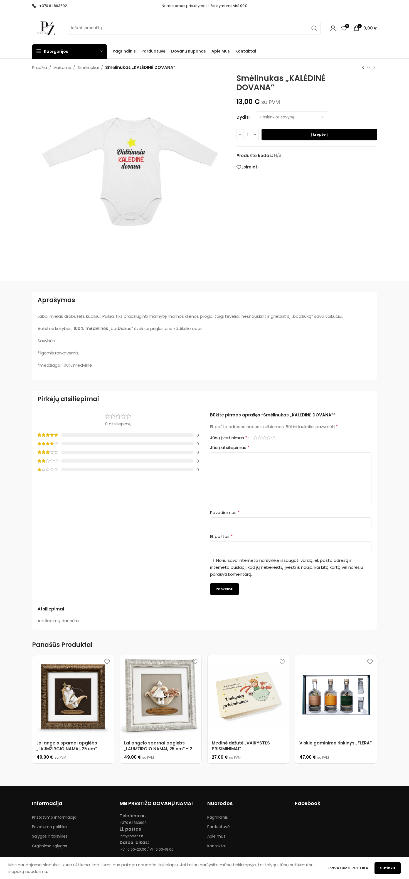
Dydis (242, 117)
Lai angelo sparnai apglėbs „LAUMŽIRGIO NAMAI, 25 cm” (66, 746)
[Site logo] (46, 28)
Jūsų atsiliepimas (230, 447)
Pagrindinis (217, 817)
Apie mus (216, 836)
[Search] (314, 28)
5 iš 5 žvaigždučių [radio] (273, 438)
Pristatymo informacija (54, 817)
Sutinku (387, 868)
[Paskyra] (333, 28)
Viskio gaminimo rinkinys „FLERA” (335, 743)
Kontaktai (216, 846)
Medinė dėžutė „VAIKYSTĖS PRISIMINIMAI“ (241, 746)
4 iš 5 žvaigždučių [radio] (268, 438)
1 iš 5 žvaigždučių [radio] (255, 438)
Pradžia (39, 67)
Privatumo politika (49, 827)
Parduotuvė (218, 827)
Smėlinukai (88, 67)
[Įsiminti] (107, 661)
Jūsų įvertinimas (228, 438)
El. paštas (221, 536)
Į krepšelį (319, 134)
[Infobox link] (49, 6)
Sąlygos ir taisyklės (50, 836)
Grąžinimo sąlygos (49, 846)
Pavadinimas (225, 512)
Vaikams (62, 67)
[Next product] (374, 68)
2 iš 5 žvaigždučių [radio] (259, 438)
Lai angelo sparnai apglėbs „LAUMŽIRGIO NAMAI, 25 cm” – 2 (158, 746)
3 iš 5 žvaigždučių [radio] (264, 438)
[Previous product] (363, 68)
